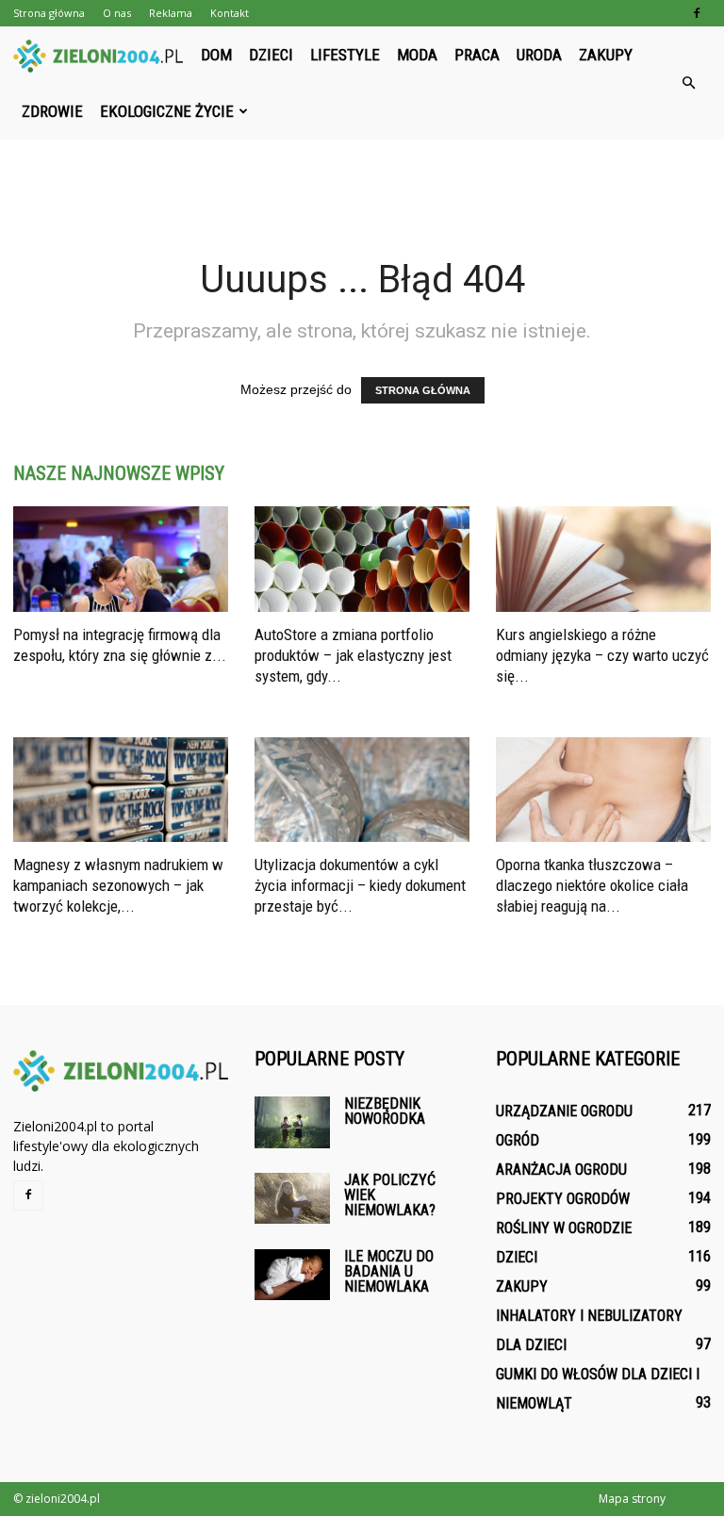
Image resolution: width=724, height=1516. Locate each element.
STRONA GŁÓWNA (422, 390)
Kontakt (229, 13)
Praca (477, 54)
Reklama (170, 13)
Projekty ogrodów (563, 1199)
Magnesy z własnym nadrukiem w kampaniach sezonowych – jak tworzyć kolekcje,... (118, 885)
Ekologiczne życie (167, 111)
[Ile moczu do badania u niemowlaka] (292, 1274)
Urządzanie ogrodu (564, 1111)
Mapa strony (632, 1499)
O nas (117, 13)
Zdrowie (52, 111)
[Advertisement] (362, 181)
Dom (216, 54)
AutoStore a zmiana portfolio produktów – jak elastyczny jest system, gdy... (353, 655)
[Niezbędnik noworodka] (292, 1122)
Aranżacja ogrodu (561, 1169)
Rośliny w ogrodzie (564, 1228)
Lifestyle (345, 54)
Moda (417, 54)
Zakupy (606, 54)
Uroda (539, 54)
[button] (688, 83)
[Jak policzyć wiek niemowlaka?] (292, 1198)
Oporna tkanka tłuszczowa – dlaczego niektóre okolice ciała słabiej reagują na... (592, 885)
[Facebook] (697, 13)
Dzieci (271, 54)
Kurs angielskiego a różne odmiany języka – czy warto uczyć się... (602, 655)
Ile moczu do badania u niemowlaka (389, 1271)
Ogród (517, 1140)
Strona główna (49, 13)
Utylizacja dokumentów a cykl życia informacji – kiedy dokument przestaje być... (360, 885)
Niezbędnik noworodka (384, 1111)
